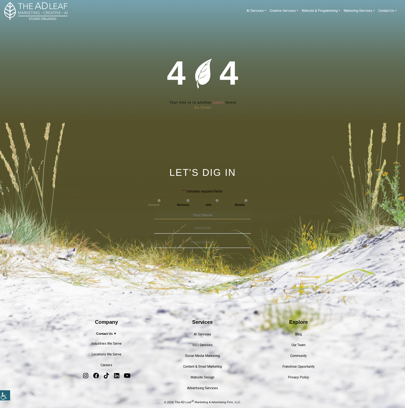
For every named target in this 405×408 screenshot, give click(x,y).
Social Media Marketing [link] (202, 356)
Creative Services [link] (283, 11)
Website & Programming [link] (320, 11)
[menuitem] (256, 11)
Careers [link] (106, 365)
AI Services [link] (255, 11)
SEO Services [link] (202, 345)
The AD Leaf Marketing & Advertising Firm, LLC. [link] (208, 402)
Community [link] (298, 356)
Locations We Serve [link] (106, 354)
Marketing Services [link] (358, 11)
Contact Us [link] (386, 11)
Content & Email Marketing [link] (202, 367)
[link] (5, 395)
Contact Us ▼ (106, 333)
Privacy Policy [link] (298, 377)
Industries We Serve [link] (106, 344)
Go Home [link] (203, 107)
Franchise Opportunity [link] (298, 367)
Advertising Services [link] (202, 388)
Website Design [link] (202, 377)
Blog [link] (298, 334)
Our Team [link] (298, 345)
